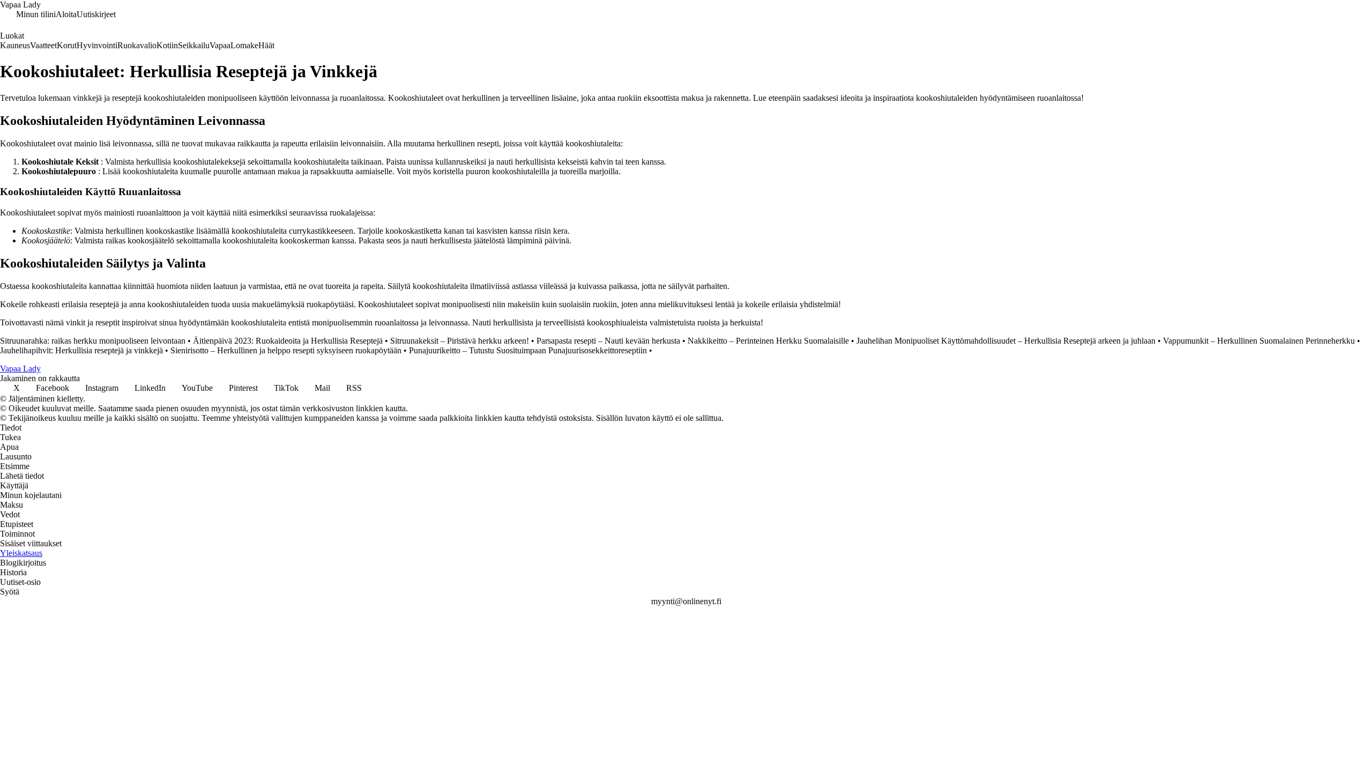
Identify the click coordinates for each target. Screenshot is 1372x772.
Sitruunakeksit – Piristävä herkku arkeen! (459, 340)
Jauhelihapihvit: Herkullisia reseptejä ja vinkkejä (81, 350)
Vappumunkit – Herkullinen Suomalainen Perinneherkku (1259, 340)
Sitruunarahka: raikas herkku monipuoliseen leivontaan (92, 340)
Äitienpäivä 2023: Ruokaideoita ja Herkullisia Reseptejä (288, 340)
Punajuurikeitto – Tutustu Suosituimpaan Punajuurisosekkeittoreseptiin (528, 350)
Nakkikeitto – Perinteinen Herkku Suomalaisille (768, 340)
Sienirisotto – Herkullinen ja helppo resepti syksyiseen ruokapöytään (285, 350)
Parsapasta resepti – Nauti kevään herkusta (608, 340)
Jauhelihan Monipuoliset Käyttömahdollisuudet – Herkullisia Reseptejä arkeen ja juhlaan (1005, 340)
